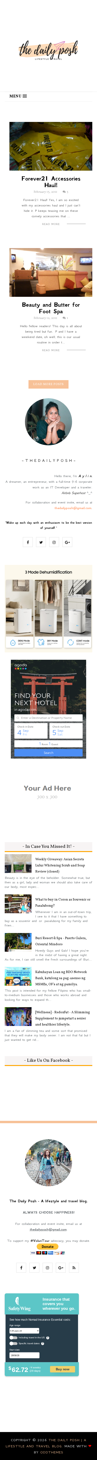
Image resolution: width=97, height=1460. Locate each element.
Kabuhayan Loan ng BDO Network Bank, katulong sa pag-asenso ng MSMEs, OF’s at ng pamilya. (61, 978)
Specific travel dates (29, 1343)
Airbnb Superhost (73, 493)
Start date (14, 1349)
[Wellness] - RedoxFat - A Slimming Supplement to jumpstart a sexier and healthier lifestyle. (62, 1018)
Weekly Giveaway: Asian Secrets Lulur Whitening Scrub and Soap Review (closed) (60, 865)
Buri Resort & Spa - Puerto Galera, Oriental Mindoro (61, 941)
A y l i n (84, 476)
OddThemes (51, 1452)
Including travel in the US (32, 1337)
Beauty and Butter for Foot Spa (51, 308)
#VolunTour (39, 1241)
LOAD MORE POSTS (48, 384)
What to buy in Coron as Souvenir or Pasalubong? (62, 902)
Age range (14, 1325)
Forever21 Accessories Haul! (51, 182)
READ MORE (51, 224)
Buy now (62, 1369)
